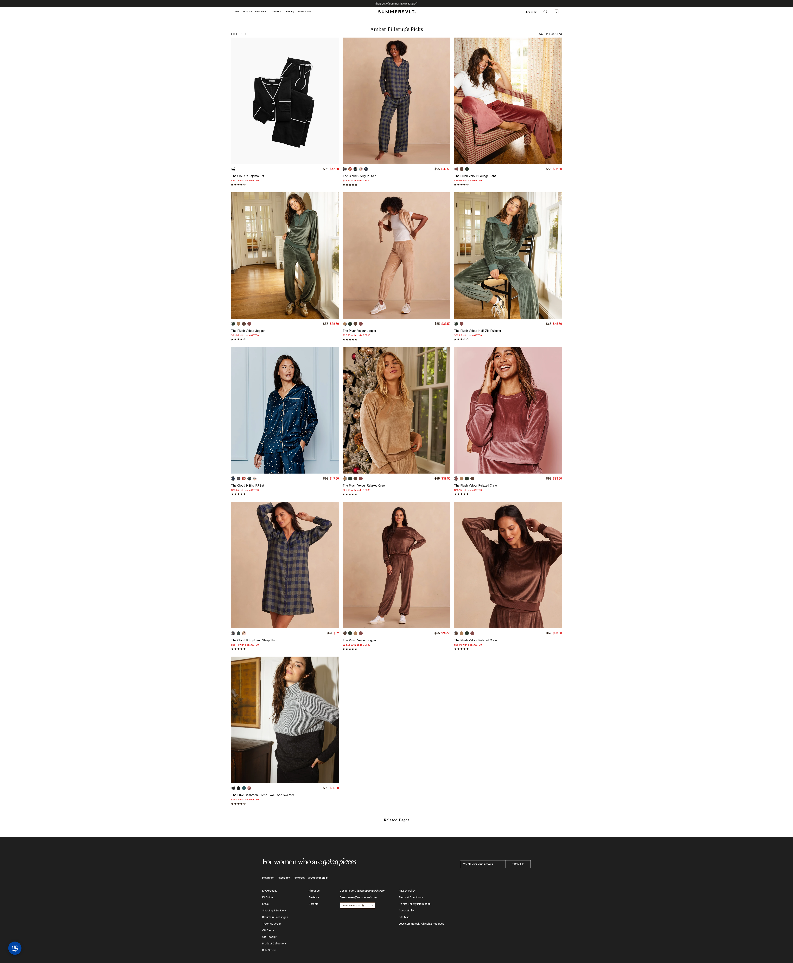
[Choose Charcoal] (233, 788)
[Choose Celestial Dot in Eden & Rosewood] (238, 633)
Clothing (289, 11)
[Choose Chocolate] (461, 169)
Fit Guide (267, 897)
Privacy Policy (407, 890)
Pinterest (299, 877)
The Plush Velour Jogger (248, 331)
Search (545, 12)
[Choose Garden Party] (361, 169)
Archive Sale (304, 11)
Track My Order (271, 923)
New (237, 11)
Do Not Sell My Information (415, 903)
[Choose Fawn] (238, 324)
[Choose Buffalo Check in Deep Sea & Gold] (345, 169)
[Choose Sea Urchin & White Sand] (233, 169)
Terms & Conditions (411, 897)
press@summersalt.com (362, 897)
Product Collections (274, 943)
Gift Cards (268, 930)
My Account (269, 890)
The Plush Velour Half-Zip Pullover (477, 331)
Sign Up (518, 864)
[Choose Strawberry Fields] (350, 169)
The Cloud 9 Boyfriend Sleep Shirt (254, 640)
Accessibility (406, 910)
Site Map (404, 917)
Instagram (268, 877)
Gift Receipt (269, 936)
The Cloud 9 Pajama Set (247, 176)
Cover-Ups (275, 11)
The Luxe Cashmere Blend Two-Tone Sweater (262, 795)
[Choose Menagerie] (355, 169)
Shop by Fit (531, 12)
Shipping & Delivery (274, 910)
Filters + (239, 33)
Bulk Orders (269, 950)
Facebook (284, 877)
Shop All (247, 11)
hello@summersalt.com (370, 890)
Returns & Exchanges (275, 917)
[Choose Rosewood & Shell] (249, 788)
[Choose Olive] (467, 169)
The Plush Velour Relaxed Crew (364, 485)
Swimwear (261, 11)
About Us (314, 890)
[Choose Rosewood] (456, 169)
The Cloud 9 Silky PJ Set (359, 176)
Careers (313, 903)
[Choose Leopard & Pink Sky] (244, 633)
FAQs (265, 903)
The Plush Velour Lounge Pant (475, 176)
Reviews (314, 897)
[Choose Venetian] (244, 788)
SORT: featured (550, 33)
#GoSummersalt (318, 877)
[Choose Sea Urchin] (238, 788)
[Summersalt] (396, 10)
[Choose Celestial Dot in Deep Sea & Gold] (366, 169)
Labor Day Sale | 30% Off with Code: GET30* (396, 3)
